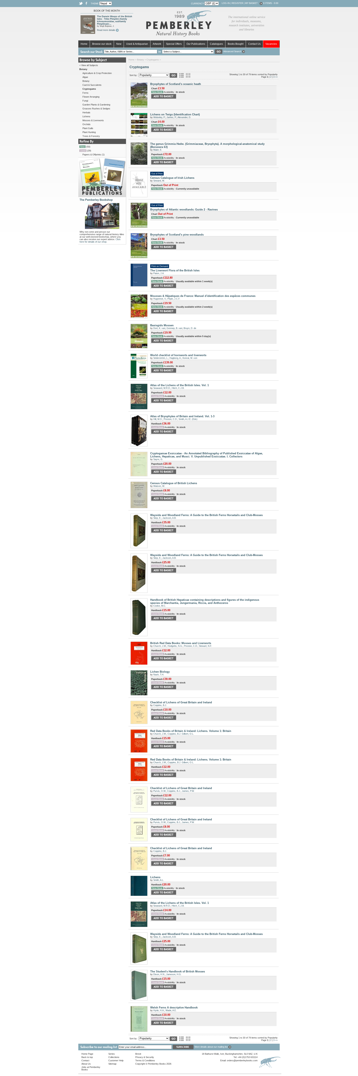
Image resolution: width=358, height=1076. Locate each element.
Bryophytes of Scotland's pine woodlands (177, 234)
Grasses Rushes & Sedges (96, 108)
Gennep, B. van (174, 328)
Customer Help (115, 1060)
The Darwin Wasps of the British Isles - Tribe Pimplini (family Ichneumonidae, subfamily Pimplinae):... (114, 20)
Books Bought (235, 43)
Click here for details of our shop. (100, 240)
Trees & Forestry (91, 136)
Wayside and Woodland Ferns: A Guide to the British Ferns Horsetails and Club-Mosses (206, 515)
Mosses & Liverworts (93, 120)
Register (237, 3)
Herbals (86, 112)
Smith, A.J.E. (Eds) (188, 419)
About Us (86, 1064)
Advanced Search (232, 51)
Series (111, 1054)
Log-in (226, 3)
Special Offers (174, 43)
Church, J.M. (159, 646)
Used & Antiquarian (137, 43)
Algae (85, 77)
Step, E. (157, 518)
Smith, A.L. (158, 880)
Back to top (87, 1057)
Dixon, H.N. (159, 974)
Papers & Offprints (91, 154)
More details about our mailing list (211, 1047)
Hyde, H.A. (158, 1010)
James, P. (172, 117)
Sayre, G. (158, 459)
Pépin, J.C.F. (173, 298)
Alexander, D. (184, 117)
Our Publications (195, 43)
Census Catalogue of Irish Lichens (172, 177)
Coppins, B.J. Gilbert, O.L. (181, 734)
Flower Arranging (90, 97)
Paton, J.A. (158, 273)
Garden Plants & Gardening (96, 104)
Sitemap (112, 1064)
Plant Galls (87, 128)
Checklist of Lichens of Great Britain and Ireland (181, 702)
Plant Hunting (89, 132)
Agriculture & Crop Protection (97, 73)
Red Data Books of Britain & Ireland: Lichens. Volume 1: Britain (190, 731)
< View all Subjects (88, 65)
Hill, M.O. (157, 419)
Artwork (157, 43)
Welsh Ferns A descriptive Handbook (174, 1007)
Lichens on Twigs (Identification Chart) (175, 114)
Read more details (106, 30)
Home (84, 43)
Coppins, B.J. (160, 705)
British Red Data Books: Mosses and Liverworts (180, 643)
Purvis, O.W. (159, 791)
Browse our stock (101, 43)
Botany (86, 81)
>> (276, 77)
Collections (113, 1057)
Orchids (86, 124)
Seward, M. (159, 180)
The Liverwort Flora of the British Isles (175, 270)
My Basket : (252, 3)
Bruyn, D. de (190, 328)
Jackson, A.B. (169, 518)
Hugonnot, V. (159, 298)
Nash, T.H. (158, 674)
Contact (85, 1060)
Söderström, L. (160, 358)
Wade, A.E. (171, 1010)
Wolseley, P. (159, 117)
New (118, 43)
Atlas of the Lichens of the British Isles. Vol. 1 (179, 385)
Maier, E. (157, 150)
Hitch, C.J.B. (178, 388)
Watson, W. (159, 486)
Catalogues (216, 43)
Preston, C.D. (170, 419)
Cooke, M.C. (159, 605)
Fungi (85, 100)
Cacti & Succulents (92, 85)
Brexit (138, 1054)
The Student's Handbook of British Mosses (177, 971)
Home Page (87, 1054)
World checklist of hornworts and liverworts (178, 355)
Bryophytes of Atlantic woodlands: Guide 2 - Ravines (184, 209)
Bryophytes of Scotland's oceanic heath (175, 84)
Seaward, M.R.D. (162, 388)
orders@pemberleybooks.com (242, 1060)
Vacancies (271, 43)
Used (83, 150)
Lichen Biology (160, 671)
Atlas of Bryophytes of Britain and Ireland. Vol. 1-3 (182, 416)
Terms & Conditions (145, 1060)
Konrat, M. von (190, 358)
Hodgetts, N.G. (175, 646)
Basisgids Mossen (162, 325)
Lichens (86, 116)
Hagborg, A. (175, 358)
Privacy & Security (144, 1057)
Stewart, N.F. (205, 646)
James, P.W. (188, 791)
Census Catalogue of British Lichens (173, 483)
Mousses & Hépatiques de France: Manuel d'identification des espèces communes (202, 295)
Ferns (85, 93)
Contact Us (254, 43)
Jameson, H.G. (173, 974)
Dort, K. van (159, 328)
